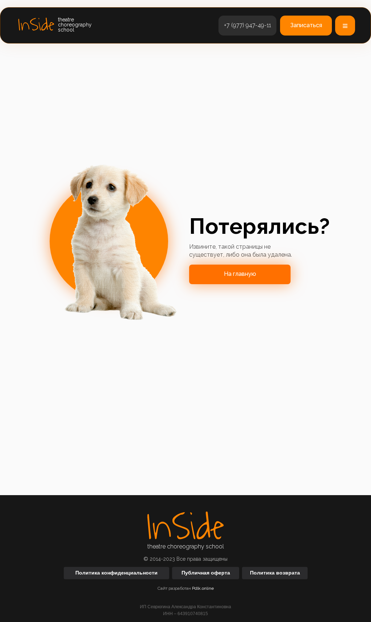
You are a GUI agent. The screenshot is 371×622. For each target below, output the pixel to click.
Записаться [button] (306, 25)
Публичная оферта (206, 573)
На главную (240, 273)
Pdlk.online (203, 588)
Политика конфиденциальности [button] (116, 573)
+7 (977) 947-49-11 (247, 25)
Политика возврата (275, 573)
